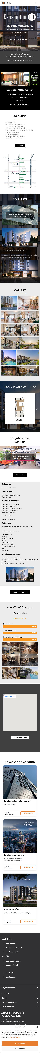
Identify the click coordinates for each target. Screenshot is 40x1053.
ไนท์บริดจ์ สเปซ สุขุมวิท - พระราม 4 (17, 801)
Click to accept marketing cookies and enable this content (20, 215)
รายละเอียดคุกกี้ (20, 1049)
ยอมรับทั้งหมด (20, 1044)
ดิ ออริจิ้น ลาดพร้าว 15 (12, 909)
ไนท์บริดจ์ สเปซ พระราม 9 (14, 855)
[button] (37, 1027)
